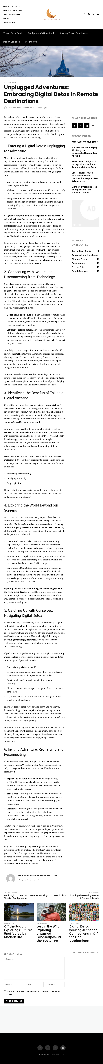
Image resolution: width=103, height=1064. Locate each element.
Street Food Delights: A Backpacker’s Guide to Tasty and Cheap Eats (84, 164)
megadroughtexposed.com (21, 108)
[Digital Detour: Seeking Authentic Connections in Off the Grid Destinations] (84, 912)
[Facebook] (84, 14)
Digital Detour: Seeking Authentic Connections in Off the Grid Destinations (83, 933)
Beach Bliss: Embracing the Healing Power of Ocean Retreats (76, 897)
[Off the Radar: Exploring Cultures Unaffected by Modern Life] (19, 912)
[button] (98, 14)
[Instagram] (88, 14)
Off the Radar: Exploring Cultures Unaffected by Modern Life (18, 931)
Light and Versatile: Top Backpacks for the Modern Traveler (84, 189)
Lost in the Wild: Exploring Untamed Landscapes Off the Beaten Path (49, 933)
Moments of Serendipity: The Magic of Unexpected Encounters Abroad (85, 151)
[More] (93, 125)
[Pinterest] (55, 1047)
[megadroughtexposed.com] (6, 107)
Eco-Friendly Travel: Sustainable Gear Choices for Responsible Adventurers (85, 177)
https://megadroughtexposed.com (30, 880)
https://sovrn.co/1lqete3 (85, 141)
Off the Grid (10, 82)
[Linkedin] (86, 125)
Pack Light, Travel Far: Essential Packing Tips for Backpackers (25, 897)
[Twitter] (93, 14)
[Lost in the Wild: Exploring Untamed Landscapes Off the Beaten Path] (51, 912)
